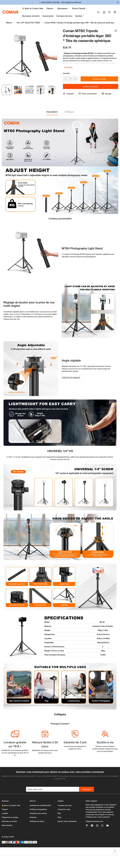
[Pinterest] (87, 825)
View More (68, 67)
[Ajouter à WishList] (115, 31)
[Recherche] (98, 12)
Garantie (33, 817)
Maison (9, 23)
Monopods (62, 8)
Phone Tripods (78, 8)
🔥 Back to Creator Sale (32, 8)
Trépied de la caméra (10, 817)
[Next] (87, 2)
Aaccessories (7, 825)
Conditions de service (38, 813)
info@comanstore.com (94, 821)
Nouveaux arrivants (31, 16)
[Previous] (32, 2)
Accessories (48, 16)
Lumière (5, 813)
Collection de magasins (71, 377)
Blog (59, 817)
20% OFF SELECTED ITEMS (28, 23)
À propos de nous (64, 16)
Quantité (66, 73)
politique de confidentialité (40, 805)
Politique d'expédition (38, 809)
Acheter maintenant (90, 86)
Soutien (78, 16)
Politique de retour (37, 821)
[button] (115, 12)
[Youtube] (107, 825)
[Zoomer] (52, 32)
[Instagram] (97, 825)
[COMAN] (10, 12)
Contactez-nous (64, 809)
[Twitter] (102, 825)
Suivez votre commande (67, 821)
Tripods (49, 8)
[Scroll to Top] (115, 843)
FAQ (59, 813)
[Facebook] (92, 825)
